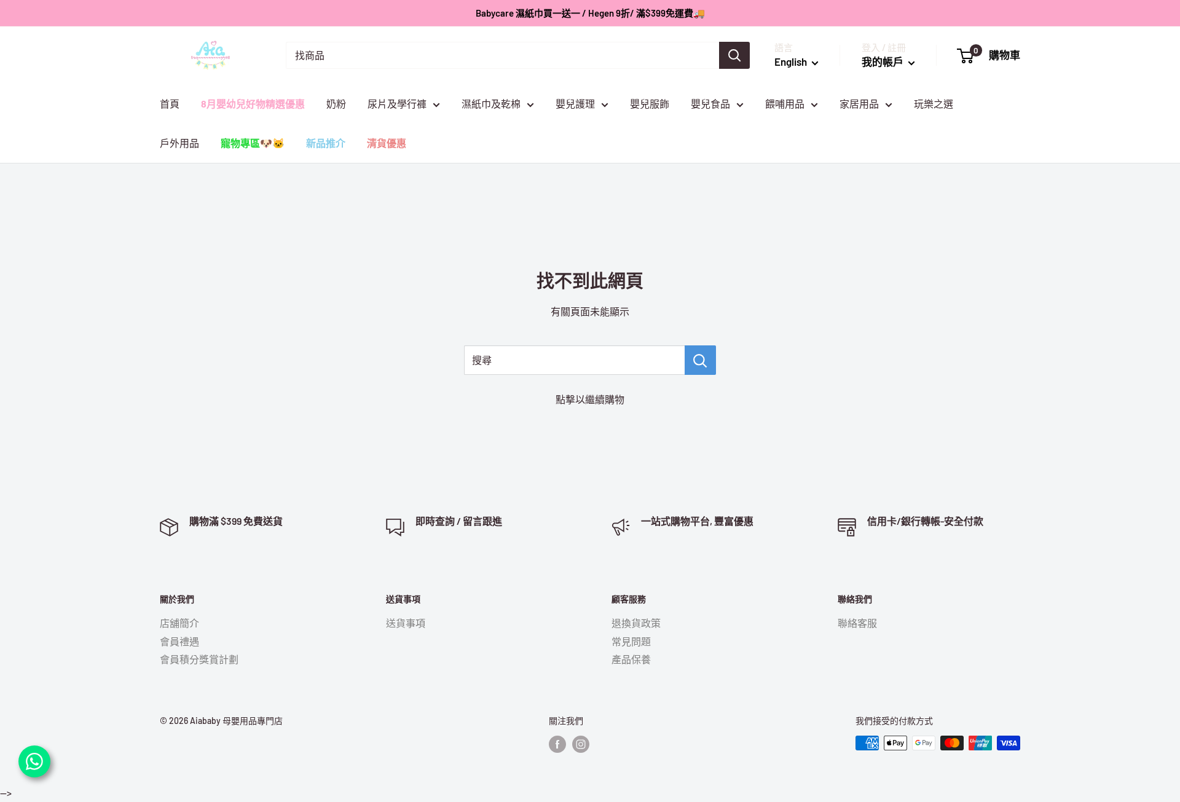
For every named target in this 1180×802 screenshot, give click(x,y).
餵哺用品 (784, 103)
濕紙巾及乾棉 (491, 103)
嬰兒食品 (710, 103)
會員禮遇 (179, 641)
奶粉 (336, 103)
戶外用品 (179, 143)
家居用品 (859, 103)
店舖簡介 (179, 623)
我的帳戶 (883, 61)
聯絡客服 (857, 623)
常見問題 (631, 641)
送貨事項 (405, 623)
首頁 (169, 103)
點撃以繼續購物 (590, 399)
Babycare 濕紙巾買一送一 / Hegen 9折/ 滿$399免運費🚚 (590, 12)
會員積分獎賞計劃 (199, 659)
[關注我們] (557, 744)
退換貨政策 (636, 623)
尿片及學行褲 (397, 103)
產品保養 (631, 659)
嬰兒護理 (575, 103)
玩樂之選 (933, 103)
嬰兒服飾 (649, 103)
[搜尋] (734, 55)
